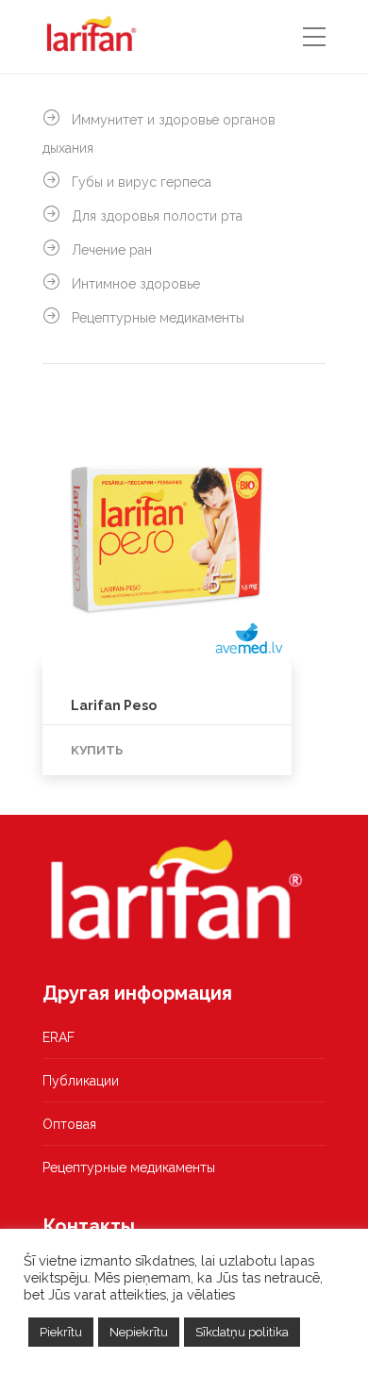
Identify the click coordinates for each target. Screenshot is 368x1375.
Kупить (97, 750)
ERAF (58, 1037)
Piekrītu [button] (61, 1332)
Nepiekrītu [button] (138, 1332)
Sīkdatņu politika (242, 1332)
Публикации (80, 1080)
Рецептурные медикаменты (128, 1167)
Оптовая (69, 1124)
